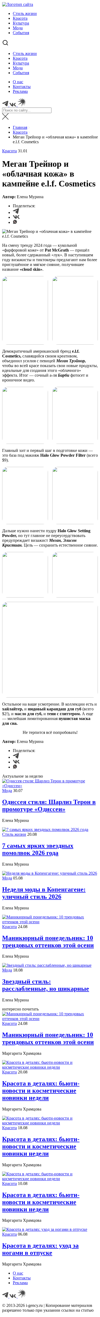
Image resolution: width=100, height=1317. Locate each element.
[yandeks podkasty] (22, 1296)
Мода (18, 28)
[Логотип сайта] (17, 4)
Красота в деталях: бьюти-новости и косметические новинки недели (40, 1090)
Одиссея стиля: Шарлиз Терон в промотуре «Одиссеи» (49, 805)
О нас (18, 81)
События (21, 32)
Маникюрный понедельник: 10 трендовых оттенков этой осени (48, 941)
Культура (21, 23)
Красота (20, 18)
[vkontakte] (13, 1296)
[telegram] (5, 1296)
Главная (20, 127)
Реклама (20, 91)
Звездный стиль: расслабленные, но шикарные (45, 985)
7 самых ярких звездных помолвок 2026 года (37, 849)
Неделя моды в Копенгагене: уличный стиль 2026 (44, 893)
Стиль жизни (25, 13)
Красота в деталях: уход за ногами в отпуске (40, 1249)
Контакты (22, 86)
